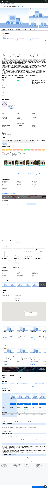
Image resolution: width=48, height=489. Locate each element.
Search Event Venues (4, 465)
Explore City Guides (3, 467)
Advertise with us (38, 467)
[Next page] (44, 167)
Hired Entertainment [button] (36, 361)
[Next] (45, 334)
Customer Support (26, 466)
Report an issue (14, 461)
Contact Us (25, 465)
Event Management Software (17, 464)
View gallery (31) (44, 26)
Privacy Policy (38, 464)
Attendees (3, 202)
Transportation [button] (5, 361)
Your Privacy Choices (27, 467)
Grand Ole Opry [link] (20, 353)
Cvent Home (26, 464)
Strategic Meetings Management (17, 467)
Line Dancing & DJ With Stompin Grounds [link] (35, 353)
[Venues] (46, 1)
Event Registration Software (16, 465)
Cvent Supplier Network (4, 464)
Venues (4, 3)
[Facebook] (17, 379)
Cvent (1, 3)
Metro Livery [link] (6, 353)
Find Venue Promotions (4, 466)
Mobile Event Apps (15, 466)
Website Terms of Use (39, 466)
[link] (9, 350)
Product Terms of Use (39, 465)
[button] (14, 18)
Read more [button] (5, 337)
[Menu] (1, 1)
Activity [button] (18, 361)
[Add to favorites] (22, 394)
